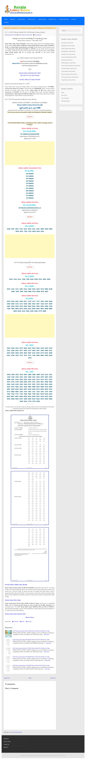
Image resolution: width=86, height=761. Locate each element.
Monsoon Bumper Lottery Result (69, 74)
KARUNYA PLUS (52, 19)
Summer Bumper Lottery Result (69, 68)
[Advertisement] (30, 153)
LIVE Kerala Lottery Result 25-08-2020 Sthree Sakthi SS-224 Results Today (31, 656)
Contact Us (6, 744)
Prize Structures (65, 98)
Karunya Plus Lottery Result (68, 54)
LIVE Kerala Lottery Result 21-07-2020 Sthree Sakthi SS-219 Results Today (31, 648)
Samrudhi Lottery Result (67, 42)
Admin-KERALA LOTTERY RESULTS (58, 755)
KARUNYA (73, 19)
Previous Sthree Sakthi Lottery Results (16, 584)
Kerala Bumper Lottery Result (68, 62)
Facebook (15, 621)
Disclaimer (6, 738)
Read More (46, 634)
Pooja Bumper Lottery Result (68, 80)
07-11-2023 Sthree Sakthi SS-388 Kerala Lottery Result (25, 32)
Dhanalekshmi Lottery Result (68, 51)
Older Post (53, 678)
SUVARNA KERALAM (64, 19)
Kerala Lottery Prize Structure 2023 (15, 614)
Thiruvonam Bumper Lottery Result (69, 77)
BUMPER (6, 22)
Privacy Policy (7, 741)
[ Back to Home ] (29, 617)
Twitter (22, 621)
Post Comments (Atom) (16, 732)
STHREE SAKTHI (32, 19)
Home (5, 19)
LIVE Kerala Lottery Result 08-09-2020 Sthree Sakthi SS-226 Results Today (31, 639)
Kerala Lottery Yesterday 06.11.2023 (30, 73)
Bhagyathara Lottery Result (68, 45)
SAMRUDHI (12, 19)
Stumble (29, 621)
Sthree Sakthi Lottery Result (25, 35)
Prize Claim (64, 95)
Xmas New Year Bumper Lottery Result (70, 65)
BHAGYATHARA (21, 19)
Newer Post (7, 678)
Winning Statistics (65, 101)
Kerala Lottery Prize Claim (13, 600)
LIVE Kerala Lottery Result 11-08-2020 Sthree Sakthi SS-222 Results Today (31, 665)
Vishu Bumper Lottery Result (68, 71)
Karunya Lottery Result (66, 60)
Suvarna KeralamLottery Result (69, 57)
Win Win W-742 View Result (29, 75)
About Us (6, 747)
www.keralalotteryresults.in (36, 755)
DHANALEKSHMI (42, 19)
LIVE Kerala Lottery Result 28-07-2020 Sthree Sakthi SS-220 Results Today (31, 631)
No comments (38, 35)
